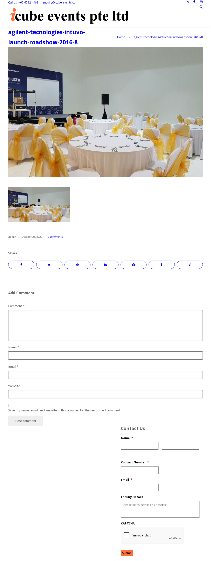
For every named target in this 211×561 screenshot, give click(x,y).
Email (126, 480)
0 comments (55, 237)
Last (164, 452)
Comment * (16, 306)
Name (127, 438)
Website (14, 386)
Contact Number (135, 462)
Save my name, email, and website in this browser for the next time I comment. (64, 410)
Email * (13, 366)
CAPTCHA (128, 523)
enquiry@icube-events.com (60, 2)
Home (121, 37)
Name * (13, 347)
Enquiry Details (132, 497)
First (124, 452)
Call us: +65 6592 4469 (23, 2)
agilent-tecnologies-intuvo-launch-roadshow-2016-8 (168, 37)
